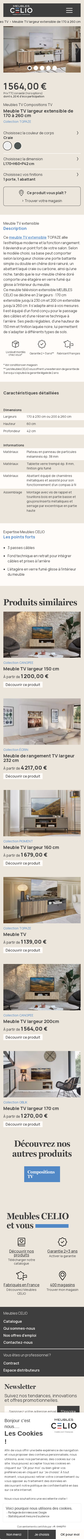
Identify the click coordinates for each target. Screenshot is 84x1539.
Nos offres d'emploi (19, 1335)
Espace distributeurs (21, 1370)
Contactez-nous (18, 1342)
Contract (11, 1363)
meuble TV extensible (28, 237)
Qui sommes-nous (19, 1328)
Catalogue (12, 1321)
